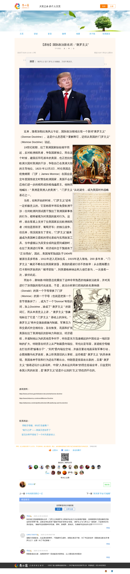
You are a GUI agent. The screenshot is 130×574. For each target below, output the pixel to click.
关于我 (92, 34)
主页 (22, 34)
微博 (64, 34)
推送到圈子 (77, 450)
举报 (108, 528)
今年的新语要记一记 (34, 493)
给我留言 (106, 34)
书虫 (28, 516)
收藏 (67, 450)
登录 (104, 6)
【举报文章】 (93, 446)
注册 (111, 6)
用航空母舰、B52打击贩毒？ (35, 425)
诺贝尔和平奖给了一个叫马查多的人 (38, 434)
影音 (50, 34)
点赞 (55, 450)
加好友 (107, 485)
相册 (78, 34)
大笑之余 (31, 484)
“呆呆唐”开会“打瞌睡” (102, 493)
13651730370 (31, 535)
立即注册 (69, 509)
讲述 (36, 34)
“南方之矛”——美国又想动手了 (36, 430)
